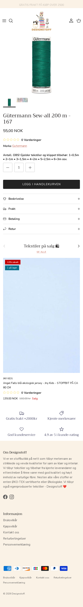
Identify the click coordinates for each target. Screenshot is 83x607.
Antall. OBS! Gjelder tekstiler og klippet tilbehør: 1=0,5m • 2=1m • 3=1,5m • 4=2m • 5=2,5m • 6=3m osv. (41, 157)
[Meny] (4, 20)
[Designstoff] (41, 20)
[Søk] (12, 20)
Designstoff (18, 593)
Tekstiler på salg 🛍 (41, 246)
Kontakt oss (11, 532)
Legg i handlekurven (41, 184)
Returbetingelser (14, 539)
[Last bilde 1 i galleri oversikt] (41, 64)
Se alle (41, 252)
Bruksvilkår (10, 520)
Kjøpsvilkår (10, 526)
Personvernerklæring (16, 544)
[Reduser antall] (7, 167)
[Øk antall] (30, 167)
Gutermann (19, 146)
